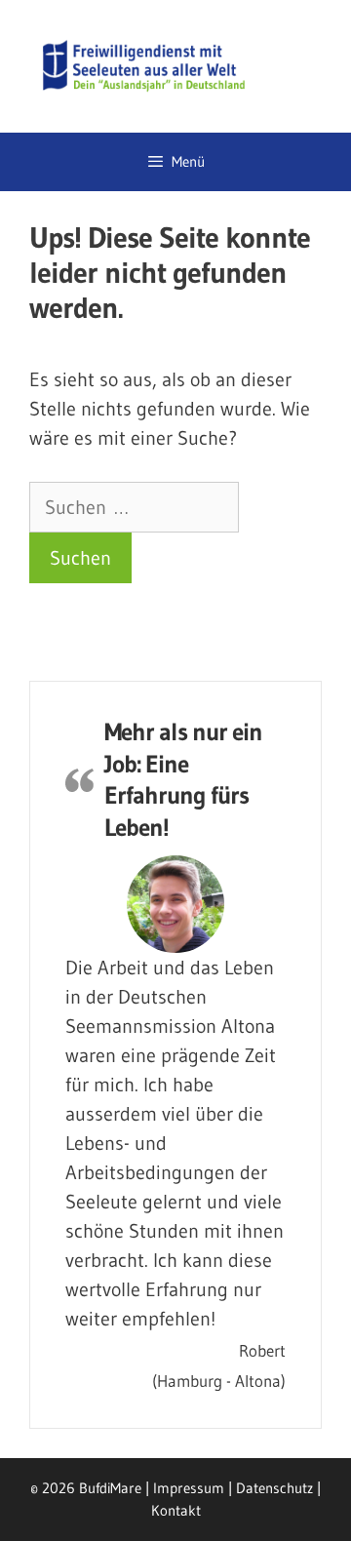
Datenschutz (274, 1488)
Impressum (188, 1488)
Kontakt (176, 1510)
